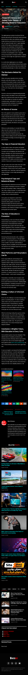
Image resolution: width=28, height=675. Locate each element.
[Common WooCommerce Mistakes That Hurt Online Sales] (5, 620)
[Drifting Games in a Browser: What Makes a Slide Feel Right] (14, 455)
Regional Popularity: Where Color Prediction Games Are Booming (18, 379)
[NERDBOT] (14, 2)
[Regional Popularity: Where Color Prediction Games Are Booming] (18, 373)
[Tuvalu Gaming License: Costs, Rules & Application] (14, 477)
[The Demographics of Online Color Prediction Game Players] (6, 388)
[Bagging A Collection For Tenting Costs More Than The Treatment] (5, 604)
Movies (14, 589)
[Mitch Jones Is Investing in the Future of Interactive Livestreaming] (14, 522)
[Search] (26, 2)
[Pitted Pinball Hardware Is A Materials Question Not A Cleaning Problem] (5, 611)
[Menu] (2, 2)
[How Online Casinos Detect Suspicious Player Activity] (14, 568)
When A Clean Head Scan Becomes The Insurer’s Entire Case (18, 595)
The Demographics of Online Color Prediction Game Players (6, 393)
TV (18, 589)
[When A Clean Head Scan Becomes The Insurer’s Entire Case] (5, 595)
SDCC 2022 (6, 636)
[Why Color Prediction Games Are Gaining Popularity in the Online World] (6, 373)
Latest (4, 589)
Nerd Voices (9, 26)
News (9, 589)
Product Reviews (9, 631)
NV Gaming (6, 14)
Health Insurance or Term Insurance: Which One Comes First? (7, 413)
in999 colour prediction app (17, 342)
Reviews (23, 589)
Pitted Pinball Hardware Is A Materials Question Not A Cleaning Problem (17, 611)
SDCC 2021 (6, 634)
